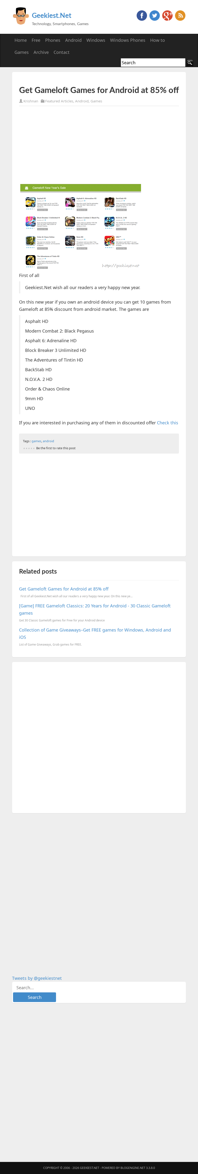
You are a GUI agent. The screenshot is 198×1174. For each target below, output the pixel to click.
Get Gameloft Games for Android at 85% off (63, 589)
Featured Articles (59, 101)
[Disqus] (99, 736)
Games (96, 101)
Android (82, 101)
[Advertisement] (75, 79)
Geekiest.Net (51, 15)
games (36, 441)
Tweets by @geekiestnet (37, 978)
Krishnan (30, 101)
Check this (167, 423)
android (48, 441)
